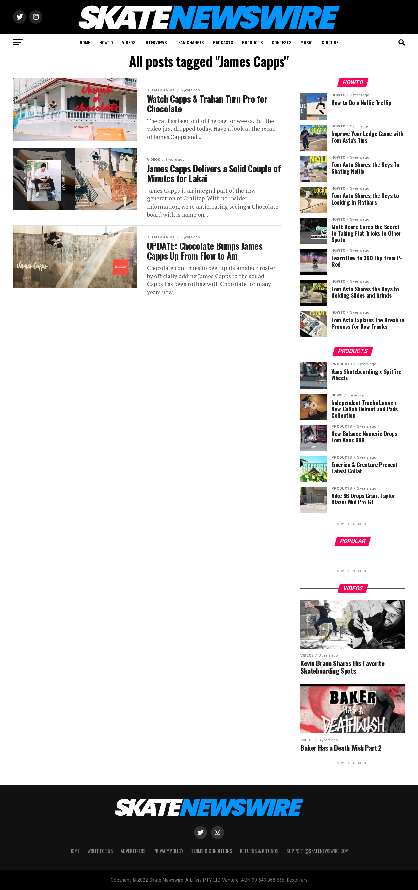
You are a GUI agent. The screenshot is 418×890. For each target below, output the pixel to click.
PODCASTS (223, 42)
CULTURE (330, 42)
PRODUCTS (252, 42)
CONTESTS (281, 42)
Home (74, 851)
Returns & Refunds (259, 851)
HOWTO (106, 42)
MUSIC (306, 42)
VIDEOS (128, 42)
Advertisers (133, 851)
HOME (85, 42)
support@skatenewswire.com (317, 851)
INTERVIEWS (155, 42)
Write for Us (100, 851)
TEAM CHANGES (190, 42)
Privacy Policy (168, 851)
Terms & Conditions (211, 851)
